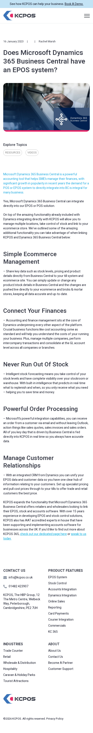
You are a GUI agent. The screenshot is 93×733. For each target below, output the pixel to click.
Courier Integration (61, 620)
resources (12, 153)
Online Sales (56, 601)
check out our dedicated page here (43, 534)
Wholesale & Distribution (19, 663)
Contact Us (55, 657)
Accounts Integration (62, 589)
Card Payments (58, 614)
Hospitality (10, 669)
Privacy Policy (54, 719)
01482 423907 (18, 586)
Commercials (57, 626)
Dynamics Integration (62, 595)
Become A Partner (60, 663)
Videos (32, 153)
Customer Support (60, 669)
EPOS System (57, 577)
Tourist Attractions (16, 681)
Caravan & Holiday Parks (19, 675)
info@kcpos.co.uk (21, 577)
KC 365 (53, 632)
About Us (54, 651)
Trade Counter (13, 651)
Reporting (54, 607)
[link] (19, 15)
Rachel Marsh (47, 41)
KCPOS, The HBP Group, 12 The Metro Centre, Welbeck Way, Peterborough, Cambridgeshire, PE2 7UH (21, 601)
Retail (7, 657)
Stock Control (57, 583)
